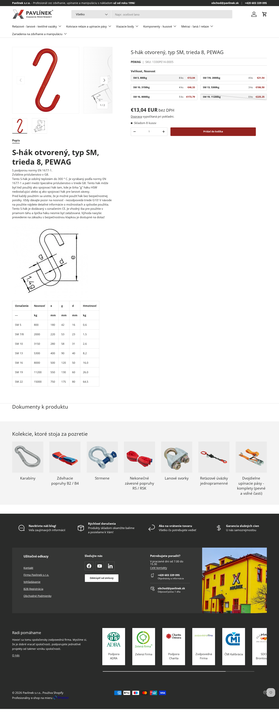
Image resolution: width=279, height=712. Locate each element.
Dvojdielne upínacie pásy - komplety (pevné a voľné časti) (251, 486)
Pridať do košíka (213, 131)
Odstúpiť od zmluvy (101, 578)
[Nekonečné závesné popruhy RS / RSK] (139, 457)
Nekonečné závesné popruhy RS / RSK (139, 483)
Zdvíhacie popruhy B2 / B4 (65, 481)
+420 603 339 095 (256, 3)
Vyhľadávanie (32, 582)
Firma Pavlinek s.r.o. (36, 575)
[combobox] (151, 14)
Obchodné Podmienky (37, 596)
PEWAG (136, 62)
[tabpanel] (62, 267)
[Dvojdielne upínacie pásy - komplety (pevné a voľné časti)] (251, 457)
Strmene (102, 478)
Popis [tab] (16, 140)
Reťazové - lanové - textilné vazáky (34, 26)
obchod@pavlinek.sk (225, 3)
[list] (62, 80)
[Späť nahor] (224, 695)
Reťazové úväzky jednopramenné (214, 481)
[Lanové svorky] (176, 457)
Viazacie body (125, 26)
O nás (16, 655)
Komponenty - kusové (157, 26)
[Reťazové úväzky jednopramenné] (213, 457)
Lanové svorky (177, 478)
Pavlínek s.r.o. (32, 693)
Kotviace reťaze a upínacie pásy (86, 26)
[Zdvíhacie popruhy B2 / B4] (64, 457)
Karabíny (27, 478)
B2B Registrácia (33, 589)
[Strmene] (102, 457)
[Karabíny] (27, 457)
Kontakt (28, 568)
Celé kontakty (158, 568)
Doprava (136, 116)
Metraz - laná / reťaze (195, 26)
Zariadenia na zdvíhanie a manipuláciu (37, 34)
